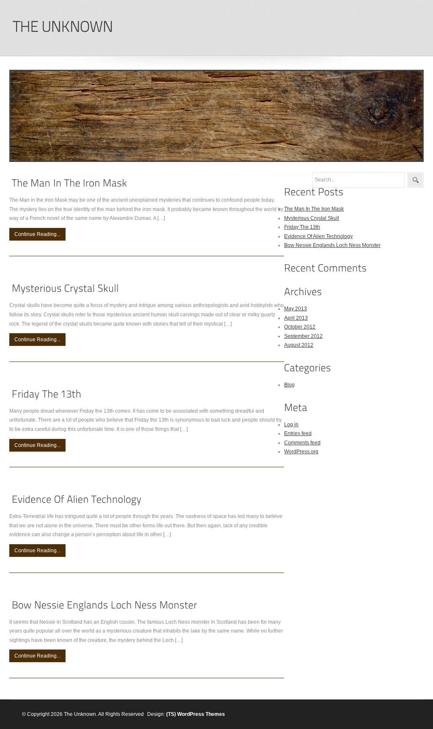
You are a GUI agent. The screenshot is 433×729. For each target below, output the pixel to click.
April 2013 (296, 318)
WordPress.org (301, 452)
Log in (291, 425)
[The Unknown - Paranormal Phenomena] (62, 27)
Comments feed (302, 443)
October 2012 (299, 327)
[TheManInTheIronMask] (69, 183)
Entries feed (298, 433)
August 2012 (298, 345)
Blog (289, 385)
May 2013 (295, 309)
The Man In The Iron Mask (314, 209)
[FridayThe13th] (46, 394)
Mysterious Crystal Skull (311, 218)
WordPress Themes (201, 714)
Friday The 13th (302, 227)
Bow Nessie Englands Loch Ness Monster (332, 245)
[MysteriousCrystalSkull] (65, 288)
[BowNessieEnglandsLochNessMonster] (104, 605)
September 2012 (303, 336)
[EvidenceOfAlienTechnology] (76, 499)
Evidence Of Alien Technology (318, 236)
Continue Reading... (37, 234)
